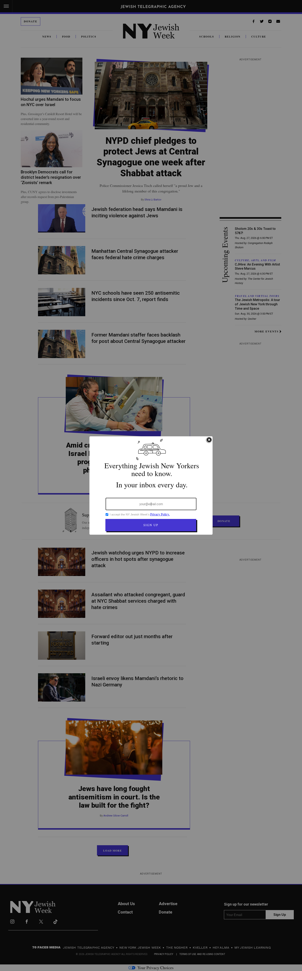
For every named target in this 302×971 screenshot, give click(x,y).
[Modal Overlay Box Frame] (151, 485)
